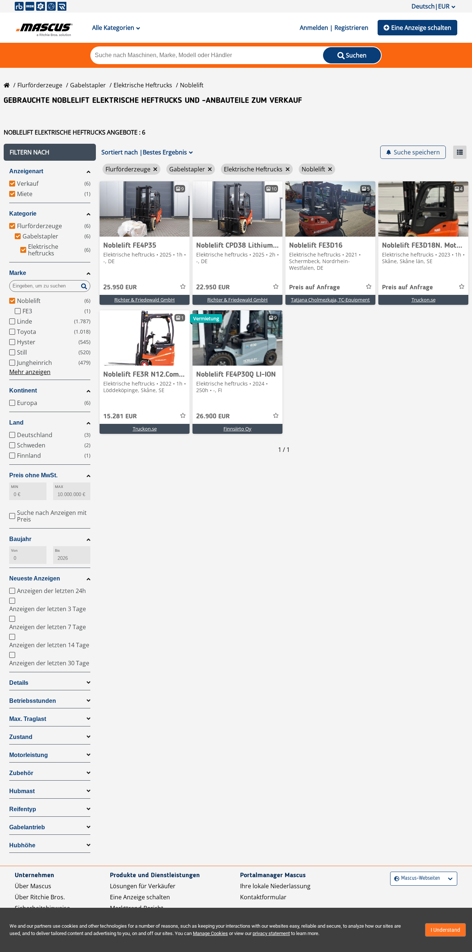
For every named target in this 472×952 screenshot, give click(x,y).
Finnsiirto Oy (237, 428)
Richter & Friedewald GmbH (144, 299)
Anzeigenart (26, 171)
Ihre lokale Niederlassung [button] (275, 886)
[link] (145, 209)
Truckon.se (423, 299)
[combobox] (395, 878)
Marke (17, 273)
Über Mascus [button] (33, 886)
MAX (59, 487)
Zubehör (21, 773)
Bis (57, 550)
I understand (445, 930)
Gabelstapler (88, 85)
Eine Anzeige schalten (421, 28)
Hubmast (22, 791)
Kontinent (23, 390)
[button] (50, 152)
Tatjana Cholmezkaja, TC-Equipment (330, 299)
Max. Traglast (27, 719)
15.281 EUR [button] (120, 416)
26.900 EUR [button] (213, 416)
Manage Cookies (210, 933)
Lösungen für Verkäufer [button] (143, 886)
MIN (14, 487)
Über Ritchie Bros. (40, 897)
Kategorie (23, 213)
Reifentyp (22, 809)
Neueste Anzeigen (34, 578)
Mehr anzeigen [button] (30, 372)
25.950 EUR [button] (120, 287)
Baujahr (20, 539)
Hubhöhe (22, 845)
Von (14, 550)
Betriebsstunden (32, 701)
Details (18, 683)
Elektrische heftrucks (143, 85)
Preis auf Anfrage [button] (314, 287)
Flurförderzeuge (39, 85)
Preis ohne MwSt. (33, 475)
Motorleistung (28, 755)
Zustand (20, 737)
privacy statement (271, 933)
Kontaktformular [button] (263, 897)
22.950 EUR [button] (213, 287)
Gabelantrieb (27, 827)
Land (16, 422)
